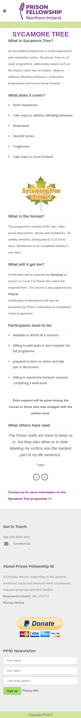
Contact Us (22, 543)
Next (44, 477)
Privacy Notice (13, 602)
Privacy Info (30, 690)
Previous (36, 477)
